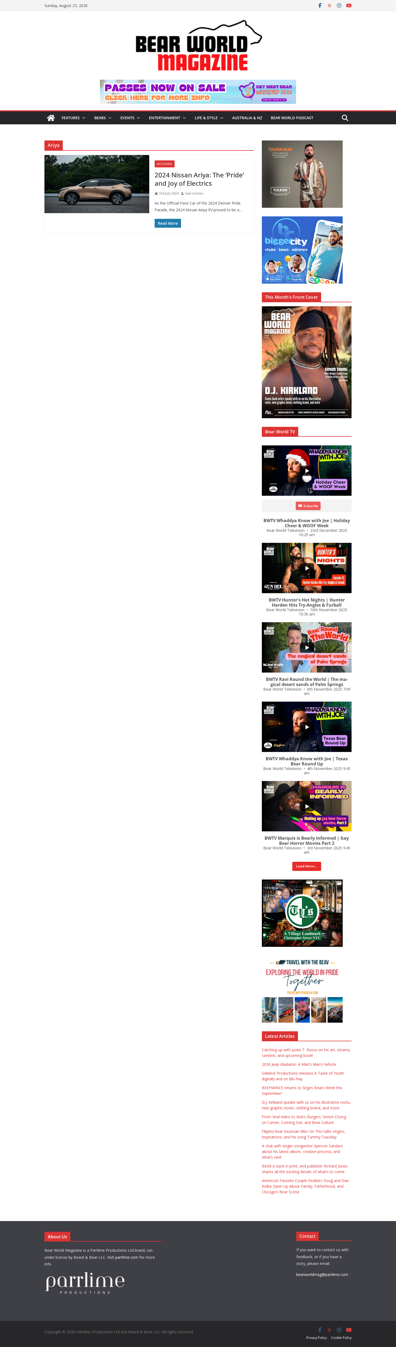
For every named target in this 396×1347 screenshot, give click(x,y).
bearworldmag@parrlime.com (322, 1274)
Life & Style (206, 117)
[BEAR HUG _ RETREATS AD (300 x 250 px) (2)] (302, 958)
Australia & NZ (247, 117)
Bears (100, 117)
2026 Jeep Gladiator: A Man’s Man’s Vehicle (299, 1064)
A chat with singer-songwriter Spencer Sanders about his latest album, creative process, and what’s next (302, 1151)
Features (71, 117)
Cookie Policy (341, 1337)
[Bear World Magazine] (50, 117)
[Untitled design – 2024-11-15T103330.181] (302, 219)
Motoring (164, 164)
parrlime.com (126, 1257)
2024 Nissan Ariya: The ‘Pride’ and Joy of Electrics (199, 179)
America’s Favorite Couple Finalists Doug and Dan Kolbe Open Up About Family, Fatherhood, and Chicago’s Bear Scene (305, 1186)
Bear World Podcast (292, 117)
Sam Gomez (194, 193)
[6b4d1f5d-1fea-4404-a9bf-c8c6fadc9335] (302, 143)
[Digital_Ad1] (302, 882)
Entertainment (164, 117)
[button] (83, 118)
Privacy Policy (316, 1337)
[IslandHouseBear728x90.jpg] (198, 83)
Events (127, 117)
